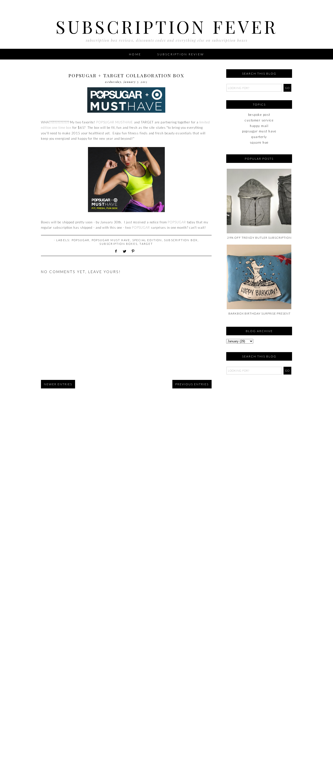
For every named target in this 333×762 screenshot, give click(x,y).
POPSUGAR (177, 222)
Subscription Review (180, 54)
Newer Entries (58, 384)
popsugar (81, 240)
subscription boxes (118, 243)
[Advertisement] (250, 407)
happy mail (259, 126)
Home (135, 54)
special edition (147, 240)
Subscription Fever (167, 26)
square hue (259, 142)
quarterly (259, 137)
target (146, 243)
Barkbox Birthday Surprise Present (259, 313)
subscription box (181, 240)
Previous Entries (192, 384)
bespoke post (259, 115)
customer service (259, 120)
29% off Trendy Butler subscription (259, 237)
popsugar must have (111, 240)
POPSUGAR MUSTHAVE (114, 122)
